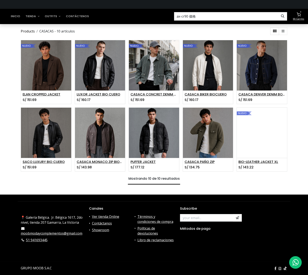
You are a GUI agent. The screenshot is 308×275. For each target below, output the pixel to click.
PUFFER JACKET (143, 162)
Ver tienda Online (105, 216)
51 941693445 (37, 240)
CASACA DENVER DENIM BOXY (261, 94)
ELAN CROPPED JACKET (41, 94)
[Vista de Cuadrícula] (274, 31)
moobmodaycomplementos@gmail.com (51, 233)
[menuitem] (15, 16)
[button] (237, 218)
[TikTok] (285, 268)
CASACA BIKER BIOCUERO (206, 94)
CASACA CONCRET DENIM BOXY (154, 94)
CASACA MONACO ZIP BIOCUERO (100, 162)
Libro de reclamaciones (155, 240)
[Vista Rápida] (68, 47)
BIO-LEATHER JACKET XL (258, 162)
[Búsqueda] (282, 16)
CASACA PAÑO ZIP (200, 162)
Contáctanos (102, 223)
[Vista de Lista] (283, 31)
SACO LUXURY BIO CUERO (44, 162)
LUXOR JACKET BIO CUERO (98, 94)
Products (28, 31)
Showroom (100, 230)
